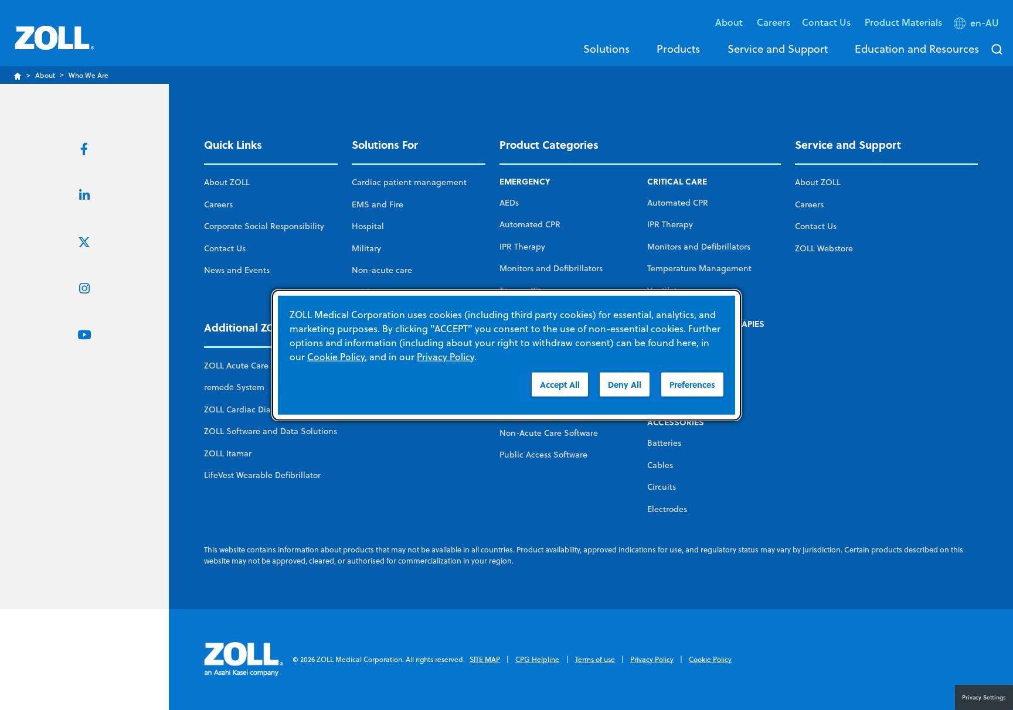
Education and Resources (917, 48)
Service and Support (778, 48)
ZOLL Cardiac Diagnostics (253, 409)
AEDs (509, 203)
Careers (773, 22)
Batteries (664, 443)
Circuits (661, 487)
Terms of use (595, 659)
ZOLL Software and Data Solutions (270, 431)
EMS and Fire (377, 204)
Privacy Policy (652, 659)
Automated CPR (529, 224)
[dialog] (506, 355)
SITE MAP (485, 659)
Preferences (692, 384)
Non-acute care (382, 270)
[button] (977, 25)
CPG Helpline (537, 659)
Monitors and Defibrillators (551, 268)
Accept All (560, 384)
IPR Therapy (522, 246)
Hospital (368, 226)
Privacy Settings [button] (984, 697)
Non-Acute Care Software (548, 433)
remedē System (234, 387)
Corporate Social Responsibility (264, 226)
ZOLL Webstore (824, 248)
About (45, 75)
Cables (660, 465)
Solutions (606, 48)
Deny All (624, 384)
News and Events (237, 270)
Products (678, 48)
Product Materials (903, 22)
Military (366, 248)
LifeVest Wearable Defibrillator (262, 475)
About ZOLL (227, 182)
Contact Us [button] (827, 22)
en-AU (984, 22)
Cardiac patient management (409, 182)
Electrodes (667, 509)
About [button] (730, 22)
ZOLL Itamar (227, 453)
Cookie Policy (710, 659)
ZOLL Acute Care (236, 365)
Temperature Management (699, 268)
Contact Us (225, 248)
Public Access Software (543, 454)
